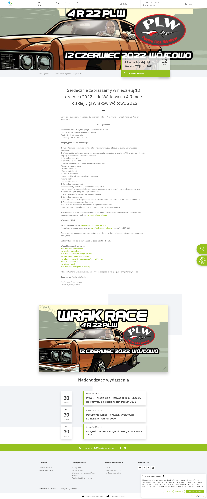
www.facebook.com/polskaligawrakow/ (76, 254)
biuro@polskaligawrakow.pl (101, 228)
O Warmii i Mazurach (45, 468)
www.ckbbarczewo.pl (69, 261)
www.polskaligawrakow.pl (97, 215)
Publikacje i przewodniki (113, 473)
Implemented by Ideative (118, 496)
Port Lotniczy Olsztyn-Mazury (82, 478)
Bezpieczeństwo (77, 470)
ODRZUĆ (167, 491)
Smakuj (67, 3)
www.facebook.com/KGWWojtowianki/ (76, 256)
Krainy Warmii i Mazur (46, 470)
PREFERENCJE (179, 491)
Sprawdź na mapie (136, 73)
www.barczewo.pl (68, 264)
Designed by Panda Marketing (94, 496)
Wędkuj (107, 468)
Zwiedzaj (56, 3)
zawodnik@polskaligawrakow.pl (93, 225)
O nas (40, 5)
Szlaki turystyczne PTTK (113, 470)
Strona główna (44, 74)
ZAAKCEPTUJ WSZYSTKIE (195, 491)
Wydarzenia (93, 3)
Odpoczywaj (42, 3)
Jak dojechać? (76, 468)
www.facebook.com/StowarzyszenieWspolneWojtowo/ (82, 259)
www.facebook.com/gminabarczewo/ (75, 267)
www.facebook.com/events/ (72, 249)
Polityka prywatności (69, 489)
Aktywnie (79, 3)
